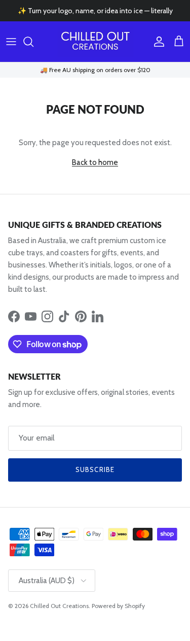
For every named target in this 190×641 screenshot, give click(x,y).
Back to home (95, 162)
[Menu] (11, 41)
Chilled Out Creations (59, 606)
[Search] (33, 41)
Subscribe (94, 469)
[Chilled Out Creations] (95, 41)
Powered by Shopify (118, 606)
